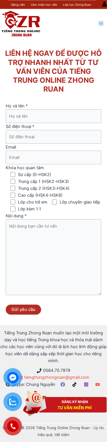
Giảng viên (18, 4)
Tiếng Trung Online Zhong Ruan (53, 80)
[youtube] (98, 384)
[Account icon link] (104, 4)
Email (11, 147)
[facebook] (64, 384)
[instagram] (87, 384)
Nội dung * (16, 215)
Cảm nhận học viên (44, 4)
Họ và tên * (17, 105)
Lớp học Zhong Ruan (77, 4)
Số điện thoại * (20, 126)
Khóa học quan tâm (53, 188)
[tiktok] (75, 384)
